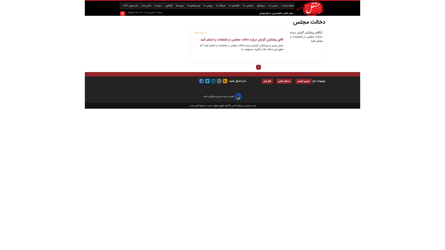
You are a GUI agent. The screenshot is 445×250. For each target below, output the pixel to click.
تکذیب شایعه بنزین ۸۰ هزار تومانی (273, 13)
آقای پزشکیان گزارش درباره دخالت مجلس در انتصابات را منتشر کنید (241, 39)
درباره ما (158, 6)
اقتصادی (235, 6)
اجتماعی (249, 6)
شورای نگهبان (303, 81)
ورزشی (209, 6)
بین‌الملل (261, 6)
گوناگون (169, 6)
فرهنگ (222, 6)
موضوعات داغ (318, 81)
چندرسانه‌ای (194, 6)
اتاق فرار (267, 81)
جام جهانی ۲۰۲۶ (131, 6)
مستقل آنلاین (284, 81)
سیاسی (275, 6)
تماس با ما (147, 6)
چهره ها (180, 6)
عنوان (291, 13)
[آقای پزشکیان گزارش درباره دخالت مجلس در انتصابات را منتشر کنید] (304, 46)
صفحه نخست (288, 6)
